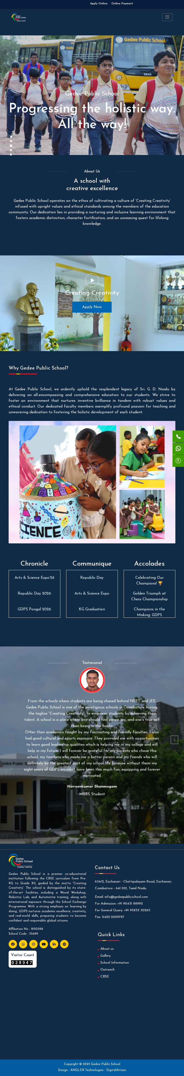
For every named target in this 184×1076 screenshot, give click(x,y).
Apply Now (92, 307)
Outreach (107, 969)
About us (107, 949)
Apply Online (99, 3)
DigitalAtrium (116, 1070)
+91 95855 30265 (137, 910)
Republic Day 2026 (34, 578)
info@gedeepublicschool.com (126, 897)
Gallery (105, 956)
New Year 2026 (92, 578)
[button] (9, 739)
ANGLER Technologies (87, 1070)
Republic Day (92, 609)
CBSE (104, 976)
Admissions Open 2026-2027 (66, 3)
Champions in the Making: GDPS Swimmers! (149, 599)
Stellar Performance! (149, 609)
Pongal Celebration (92, 594)
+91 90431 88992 (130, 903)
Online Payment (122, 3)
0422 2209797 (113, 917)
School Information (114, 963)
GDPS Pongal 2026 (34, 594)
